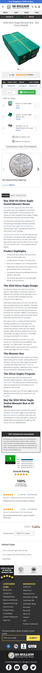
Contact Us (7, 593)
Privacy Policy (8, 610)
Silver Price (27, 590)
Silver (5, 12)
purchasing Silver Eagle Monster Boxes (17, 226)
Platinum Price (28, 594)
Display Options (8, 533)
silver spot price (11, 415)
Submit (33, 638)
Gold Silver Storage (30, 597)
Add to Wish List (22, 137)
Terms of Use (8, 607)
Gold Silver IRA (28, 600)
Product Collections (30, 624)
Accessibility (7, 613)
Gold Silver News (29, 604)
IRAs (37, 12)
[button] (21, 48)
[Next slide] (38, 169)
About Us (26, 614)
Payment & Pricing (10, 603)
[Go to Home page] (18, 7)
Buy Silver (26, 607)
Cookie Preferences (10, 617)
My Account (7, 590)
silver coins (7, 382)
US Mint (28, 365)
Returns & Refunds (10, 600)
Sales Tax (6, 620)
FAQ (24, 620)
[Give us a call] (36, 7)
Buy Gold (26, 610)
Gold (16, 12)
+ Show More (6, 559)
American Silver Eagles (11, 207)
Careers (26, 617)
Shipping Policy (9, 597)
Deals (26, 12)
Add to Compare (22, 141)
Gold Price (27, 587)
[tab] (18, 69)
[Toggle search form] (32, 7)
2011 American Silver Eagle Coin (14, 180)
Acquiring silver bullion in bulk (14, 234)
